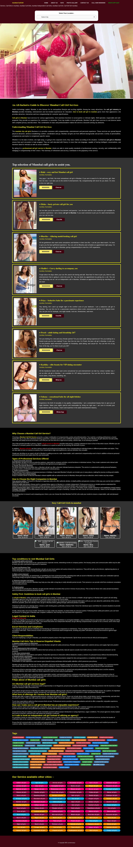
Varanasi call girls (21, 830)
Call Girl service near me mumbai (37, 751)
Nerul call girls (94, 817)
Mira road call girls (57, 814)
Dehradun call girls (57, 795)
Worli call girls (94, 830)
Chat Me (59, 219)
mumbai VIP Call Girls (83, 753)
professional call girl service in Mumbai (37, 148)
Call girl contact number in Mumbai (53, 764)
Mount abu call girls (93, 814)
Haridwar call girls (21, 801)
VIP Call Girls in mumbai (38, 759)
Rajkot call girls (21, 824)
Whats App (60, 412)
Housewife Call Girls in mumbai (96, 740)
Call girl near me (96, 753)
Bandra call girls (75, 786)
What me (59, 380)
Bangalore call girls (111, 786)
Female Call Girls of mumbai (70, 759)
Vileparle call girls (57, 830)
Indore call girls (57, 801)
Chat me (58, 187)
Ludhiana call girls (57, 811)
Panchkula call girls (21, 821)
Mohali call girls (75, 814)
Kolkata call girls (39, 808)
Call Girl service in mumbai (33, 737)
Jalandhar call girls (21, 805)
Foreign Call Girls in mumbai (20, 748)
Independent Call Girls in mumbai (74, 751)
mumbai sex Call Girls (65, 737)
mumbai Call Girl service (102, 759)
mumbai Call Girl (17, 3)
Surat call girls (57, 827)
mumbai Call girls (92, 737)
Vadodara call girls (111, 827)
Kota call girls (112, 808)
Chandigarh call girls (112, 789)
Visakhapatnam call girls (76, 830)
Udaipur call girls (94, 827)
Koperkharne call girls (93, 808)
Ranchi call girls (39, 824)
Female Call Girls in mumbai (20, 740)
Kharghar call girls (57, 808)
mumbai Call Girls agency (101, 762)
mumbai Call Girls (30, 745)
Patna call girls (57, 821)
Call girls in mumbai (18, 737)
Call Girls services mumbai (62, 740)
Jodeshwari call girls (57, 805)
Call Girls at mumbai (79, 737)
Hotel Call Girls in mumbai (74, 748)
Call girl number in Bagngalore (72, 762)
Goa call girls (75, 798)
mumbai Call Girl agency (87, 759)
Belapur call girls (39, 789)
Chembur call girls (39, 792)
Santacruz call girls (93, 824)
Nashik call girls (57, 817)
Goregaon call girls (21, 798)
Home (46, 3)
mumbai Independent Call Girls (62, 745)
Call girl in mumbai (35, 767)
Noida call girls (111, 817)
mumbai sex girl (35, 740)
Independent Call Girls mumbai (37, 756)
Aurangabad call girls (57, 786)
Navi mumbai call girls (75, 817)
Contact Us (84, 3)
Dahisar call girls (112, 792)
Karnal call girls (21, 808)
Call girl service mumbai (106, 737)
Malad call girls (75, 811)
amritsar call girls (21, 786)
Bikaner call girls (75, 789)
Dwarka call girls (93, 795)
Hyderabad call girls (39, 801)
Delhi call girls (75, 795)
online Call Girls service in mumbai (104, 756)
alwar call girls (39, 786)
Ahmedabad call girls (76, 782)
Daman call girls (21, 795)
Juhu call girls (76, 805)
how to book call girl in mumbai (85, 112)
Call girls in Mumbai (19, 118)
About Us (54, 3)
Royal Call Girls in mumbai (44, 745)
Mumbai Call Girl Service (28, 437)
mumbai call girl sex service (110, 753)
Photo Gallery (72, 3)
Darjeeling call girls (39, 795)
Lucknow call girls (39, 811)
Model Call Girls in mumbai (50, 742)
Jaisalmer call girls (111, 801)
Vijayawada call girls (39, 830)
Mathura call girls (94, 811)
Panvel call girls (39, 821)
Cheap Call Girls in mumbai (93, 751)
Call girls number (112, 740)
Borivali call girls (93, 789)
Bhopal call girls (93, 786)
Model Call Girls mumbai (109, 751)
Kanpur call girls (111, 805)
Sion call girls (21, 827)
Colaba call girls (93, 792)
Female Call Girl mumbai (102, 748)
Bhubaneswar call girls (57, 789)
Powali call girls (75, 821)
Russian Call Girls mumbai (56, 751)
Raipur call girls (111, 821)
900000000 (45, 187)
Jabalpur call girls (94, 801)
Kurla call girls (21, 811)
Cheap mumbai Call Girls (79, 745)
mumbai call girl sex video (54, 762)
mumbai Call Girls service (33, 742)
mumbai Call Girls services (67, 742)
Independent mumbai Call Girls (109, 745)
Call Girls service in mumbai (20, 753)
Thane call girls (75, 827)
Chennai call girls (21, 792)
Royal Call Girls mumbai (58, 748)
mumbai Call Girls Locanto (50, 737)
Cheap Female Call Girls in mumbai (40, 748)
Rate (62, 3)
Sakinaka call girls (75, 824)
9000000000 (46, 219)
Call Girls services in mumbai (66, 753)
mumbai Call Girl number (19, 756)
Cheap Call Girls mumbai (54, 756)
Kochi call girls (75, 808)
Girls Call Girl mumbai (69, 756)
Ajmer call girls (93, 782)
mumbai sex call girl (36, 764)
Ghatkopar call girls (111, 795)
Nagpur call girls (39, 817)
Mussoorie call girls (111, 814)
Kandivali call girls (93, 805)
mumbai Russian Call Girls (38, 762)
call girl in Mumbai (19, 597)
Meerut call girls (111, 811)
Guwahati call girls (111, 798)
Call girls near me (17, 745)
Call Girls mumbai (35, 753)
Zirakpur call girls (112, 830)
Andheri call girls (21, 782)
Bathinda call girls (21, 789)
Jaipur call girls (75, 801)
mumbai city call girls (23, 131)
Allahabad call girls (111, 782)
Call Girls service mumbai (83, 742)
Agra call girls (39, 782)
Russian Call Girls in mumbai (100, 742)
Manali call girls (21, 814)
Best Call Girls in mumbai (49, 767)
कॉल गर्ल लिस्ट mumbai (99, 764)
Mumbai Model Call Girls (54, 759)
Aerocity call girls (57, 782)
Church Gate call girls (57, 792)
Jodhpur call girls (39, 805)
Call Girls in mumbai (47, 740)
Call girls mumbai (93, 745)
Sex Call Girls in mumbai (19, 751)
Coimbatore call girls (75, 792)
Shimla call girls (111, 824)
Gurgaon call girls (94, 798)
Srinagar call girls (39, 827)
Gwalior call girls (57, 798)
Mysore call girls (21, 817)
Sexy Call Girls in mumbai (71, 764)
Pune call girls (94, 821)
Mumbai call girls (39, 814)
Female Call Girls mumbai (49, 753)
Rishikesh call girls (57, 824)
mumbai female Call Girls (78, 740)
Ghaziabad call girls (39, 798)
